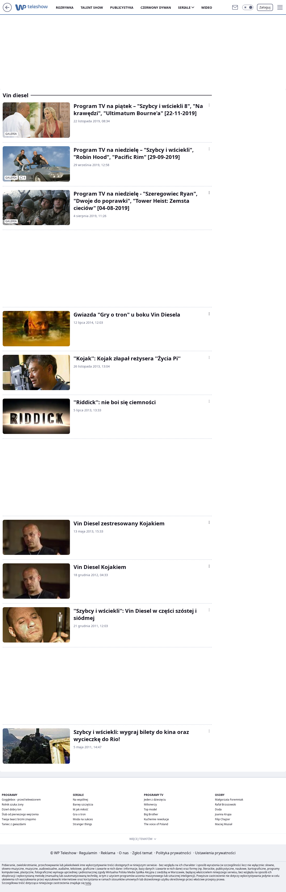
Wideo (206, 7)
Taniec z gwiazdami (14, 824)
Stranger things (82, 824)
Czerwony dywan (156, 7)
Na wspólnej (80, 799)
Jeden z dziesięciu (155, 799)
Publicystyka (121, 7)
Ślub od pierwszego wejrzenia (20, 814)
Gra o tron (79, 814)
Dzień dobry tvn (11, 809)
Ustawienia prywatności (214, 852)
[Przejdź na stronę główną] (7, 10)
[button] (247, 7)
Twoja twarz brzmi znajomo (19, 819)
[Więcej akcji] (209, 105)
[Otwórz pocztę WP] (235, 7)
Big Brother (151, 814)
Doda (218, 809)
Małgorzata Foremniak (229, 799)
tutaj (88, 883)
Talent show (92, 7)
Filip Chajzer (222, 819)
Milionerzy (150, 804)
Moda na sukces (83, 819)
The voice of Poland (156, 824)
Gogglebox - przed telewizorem (21, 799)
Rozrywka (65, 7)
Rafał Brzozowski (225, 804)
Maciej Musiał (223, 824)
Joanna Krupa (223, 814)
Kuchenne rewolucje (156, 819)
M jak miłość (80, 809)
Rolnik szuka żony (12, 804)
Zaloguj (265, 7)
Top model (150, 809)
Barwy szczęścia (83, 804)
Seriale (184, 7)
